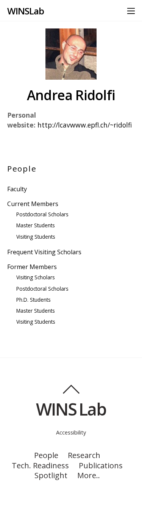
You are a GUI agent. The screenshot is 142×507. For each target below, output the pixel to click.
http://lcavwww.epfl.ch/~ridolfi (84, 124)
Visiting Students (35, 236)
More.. (88, 475)
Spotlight (50, 475)
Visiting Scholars (35, 277)
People (46, 455)
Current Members (32, 204)
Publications (101, 465)
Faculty (17, 189)
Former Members (32, 267)
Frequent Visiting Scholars (44, 252)
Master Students (35, 225)
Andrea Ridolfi (71, 95)
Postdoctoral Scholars (42, 214)
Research (84, 455)
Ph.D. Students (33, 299)
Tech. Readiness (40, 465)
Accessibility (71, 432)
